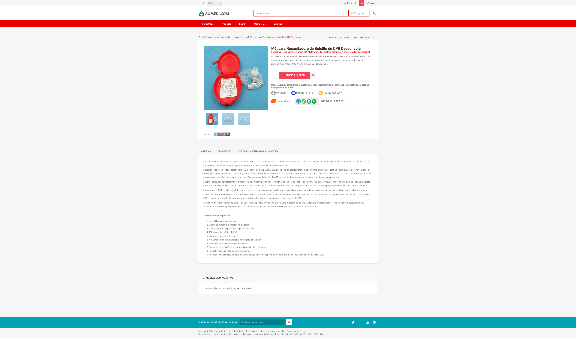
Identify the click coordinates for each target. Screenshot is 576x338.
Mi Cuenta (352, 3)
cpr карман (208, 288)
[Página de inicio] (199, 37)
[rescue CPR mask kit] (212, 119)
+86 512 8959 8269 (332, 93)
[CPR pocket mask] (244, 119)
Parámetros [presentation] (224, 151)
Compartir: (208, 134)
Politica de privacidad (275, 331)
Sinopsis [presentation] (206, 151)
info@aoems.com (305, 93)
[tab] (206, 151)
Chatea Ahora (283, 101)
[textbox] (301, 13)
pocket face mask (242, 288)
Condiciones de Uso (296, 331)
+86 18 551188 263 (332, 101)
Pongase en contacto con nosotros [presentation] (258, 151)
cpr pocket (223, 288)
